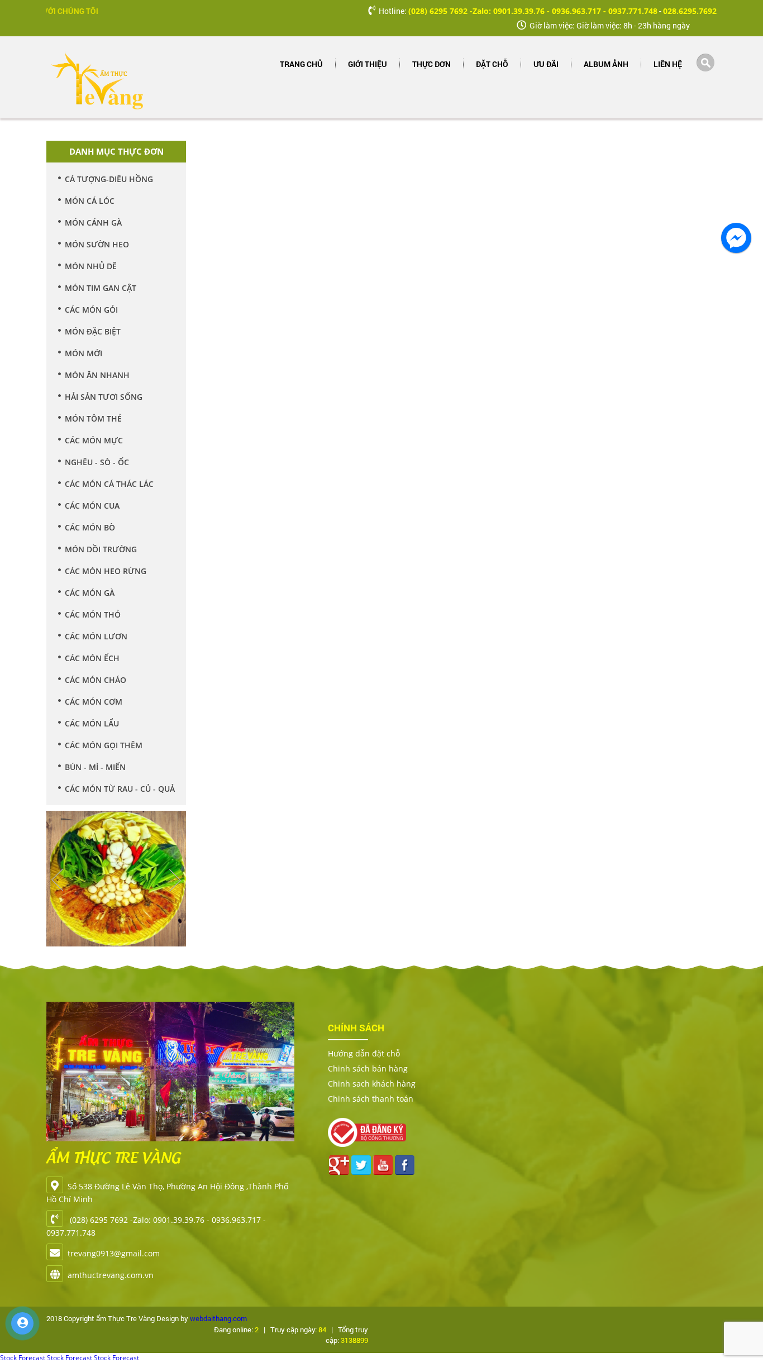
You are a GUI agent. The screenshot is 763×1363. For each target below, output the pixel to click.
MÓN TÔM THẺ (93, 418)
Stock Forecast (22, 1357)
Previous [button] (57, 880)
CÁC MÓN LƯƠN (96, 636)
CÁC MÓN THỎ (93, 614)
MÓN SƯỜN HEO (97, 244)
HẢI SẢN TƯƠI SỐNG (103, 396)
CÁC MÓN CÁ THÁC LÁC (109, 484)
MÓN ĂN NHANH (97, 375)
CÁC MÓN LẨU (92, 723)
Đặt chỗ (492, 64)
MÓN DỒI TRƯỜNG (101, 549)
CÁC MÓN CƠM (93, 701)
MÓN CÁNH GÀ (93, 222)
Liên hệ (668, 64)
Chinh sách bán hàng (368, 1068)
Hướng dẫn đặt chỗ (364, 1053)
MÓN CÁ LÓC (90, 200)
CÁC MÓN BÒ (90, 527)
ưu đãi (546, 64)
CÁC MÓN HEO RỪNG (105, 571)
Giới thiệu (367, 64)
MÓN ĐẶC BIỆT (93, 331)
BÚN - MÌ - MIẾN (95, 767)
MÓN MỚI (83, 353)
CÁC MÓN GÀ (90, 592)
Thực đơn (431, 64)
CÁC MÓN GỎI (91, 309)
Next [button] (175, 880)
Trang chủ (301, 64)
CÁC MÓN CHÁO (95, 680)
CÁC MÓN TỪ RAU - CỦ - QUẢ (120, 788)
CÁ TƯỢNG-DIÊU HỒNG (109, 179)
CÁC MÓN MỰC (94, 440)
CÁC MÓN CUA (92, 505)
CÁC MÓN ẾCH (92, 658)
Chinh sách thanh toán (370, 1098)
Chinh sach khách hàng (372, 1083)
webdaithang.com (218, 1318)
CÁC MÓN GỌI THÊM (103, 745)
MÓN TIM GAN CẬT (100, 288)
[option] (116, 871)
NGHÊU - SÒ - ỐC (97, 462)
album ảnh (606, 64)
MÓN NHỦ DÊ (91, 266)
